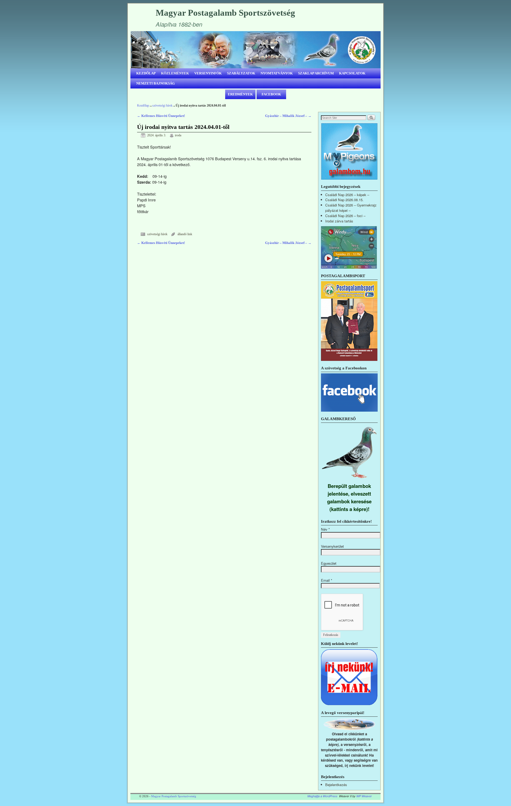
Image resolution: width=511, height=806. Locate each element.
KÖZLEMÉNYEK (175, 73)
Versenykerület (332, 546)
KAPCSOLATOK (352, 73)
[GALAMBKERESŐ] (349, 479)
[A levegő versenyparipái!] (349, 728)
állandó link (185, 234)
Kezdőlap (143, 105)
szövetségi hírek (162, 105)
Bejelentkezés (336, 784)
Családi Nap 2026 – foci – (345, 215)
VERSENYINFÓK (208, 73)
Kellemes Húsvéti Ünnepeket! (161, 116)
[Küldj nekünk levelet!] (349, 704)
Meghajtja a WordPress (322, 796)
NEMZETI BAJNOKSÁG (155, 83)
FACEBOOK (271, 94)
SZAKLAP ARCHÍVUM (316, 73)
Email (326, 580)
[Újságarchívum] (349, 359)
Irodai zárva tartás (339, 220)
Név (325, 529)
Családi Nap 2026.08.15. (344, 199)
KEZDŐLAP (146, 73)
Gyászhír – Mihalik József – (288, 116)
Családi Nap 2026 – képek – (347, 194)
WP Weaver (364, 796)
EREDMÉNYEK (240, 94)
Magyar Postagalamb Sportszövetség (225, 13)
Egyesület (328, 563)
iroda (178, 135)
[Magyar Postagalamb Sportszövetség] (255, 49)
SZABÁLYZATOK (241, 73)
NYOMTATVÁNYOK (277, 73)
